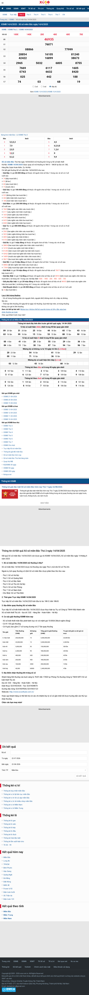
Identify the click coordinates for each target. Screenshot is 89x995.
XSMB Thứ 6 (8, 439)
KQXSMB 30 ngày (9, 465)
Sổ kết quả (80, 9)
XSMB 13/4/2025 (40, 92)
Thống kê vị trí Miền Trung (13, 808)
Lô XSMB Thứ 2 (22, 135)
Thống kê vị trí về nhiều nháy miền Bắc (18, 801)
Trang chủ (3, 20)
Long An (6, 861)
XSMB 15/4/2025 (54, 92)
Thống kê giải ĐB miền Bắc (13, 452)
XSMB (8, 9)
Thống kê (50, 9)
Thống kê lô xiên (9, 824)
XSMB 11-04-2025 (10, 416)
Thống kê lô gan (9, 821)
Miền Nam (7, 918)
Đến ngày (5, 764)
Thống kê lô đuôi (9, 834)
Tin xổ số (70, 9)
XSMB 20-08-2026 (10, 400)
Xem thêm (44, 503)
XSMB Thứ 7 (8, 442)
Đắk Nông (7, 882)
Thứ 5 (43, 15)
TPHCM (6, 864)
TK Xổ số (31, 9)
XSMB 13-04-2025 (10, 409)
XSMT (23, 9)
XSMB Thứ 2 (12, 29)
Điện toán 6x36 (9, 892)
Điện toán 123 (8, 899)
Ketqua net (7, 474)
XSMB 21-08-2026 (10, 396)
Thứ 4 (36, 15)
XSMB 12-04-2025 (10, 413)
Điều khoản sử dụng (62, 967)
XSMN (16, 9)
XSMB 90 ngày (8, 468)
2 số (36, 87)
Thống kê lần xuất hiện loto (13, 841)
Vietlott (28, 967)
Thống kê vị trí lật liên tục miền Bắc (16, 794)
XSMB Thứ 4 (8, 432)
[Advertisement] (34, 114)
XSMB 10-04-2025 (10, 419)
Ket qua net (62, 961)
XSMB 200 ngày (9, 471)
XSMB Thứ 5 (8, 435)
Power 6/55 (7, 889)
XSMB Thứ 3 (8, 429)
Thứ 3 (29, 15)
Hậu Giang (7, 871)
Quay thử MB (8, 461)
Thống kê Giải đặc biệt (11, 838)
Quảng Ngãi (7, 875)
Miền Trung (8, 915)
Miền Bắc (6, 857)
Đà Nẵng (6, 878)
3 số (44, 87)
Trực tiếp (13, 15)
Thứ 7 (57, 15)
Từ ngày (5, 758)
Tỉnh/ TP (5, 770)
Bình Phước (7, 868)
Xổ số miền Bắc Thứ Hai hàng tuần (15, 458)
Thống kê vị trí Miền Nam (12, 805)
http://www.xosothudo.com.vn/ (21, 692)
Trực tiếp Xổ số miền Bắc (12, 448)
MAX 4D (6, 885)
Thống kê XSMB (8, 481)
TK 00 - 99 (7, 845)
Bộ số (4, 752)
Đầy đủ (54, 87)
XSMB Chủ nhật (9, 445)
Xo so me (74, 961)
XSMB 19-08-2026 (10, 403)
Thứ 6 (50, 15)
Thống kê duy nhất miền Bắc (14, 791)
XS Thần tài (7, 896)
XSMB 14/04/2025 (26, 29)
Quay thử (60, 9)
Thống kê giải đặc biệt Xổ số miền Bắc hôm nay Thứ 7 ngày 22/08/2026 (32, 487)
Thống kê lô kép (9, 828)
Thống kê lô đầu (9, 831)
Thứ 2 (21, 15)
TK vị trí (41, 9)
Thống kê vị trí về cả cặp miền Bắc (16, 798)
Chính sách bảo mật (42, 967)
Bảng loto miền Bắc (8, 135)
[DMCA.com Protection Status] (9, 991)
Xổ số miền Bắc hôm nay (12, 455)
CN (63, 15)
